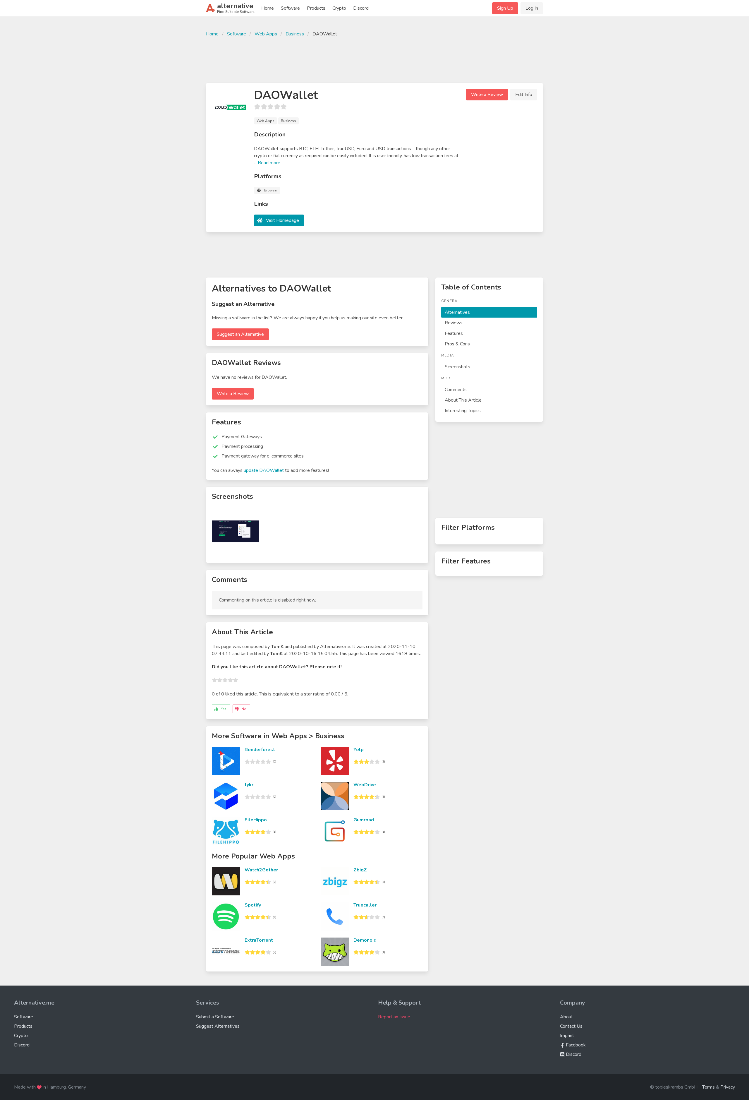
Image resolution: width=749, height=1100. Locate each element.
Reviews (454, 323)
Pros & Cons (457, 344)
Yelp (358, 749)
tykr (249, 785)
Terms (708, 1087)
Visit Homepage (282, 220)
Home (267, 8)
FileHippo (256, 820)
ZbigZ (360, 870)
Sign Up (505, 8)
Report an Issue (394, 1017)
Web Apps (266, 34)
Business (295, 34)
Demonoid (365, 940)
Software (290, 8)
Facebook (575, 1045)
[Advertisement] (374, 59)
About (566, 1017)
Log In (531, 8)
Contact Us (571, 1026)
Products (316, 8)
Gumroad (363, 820)
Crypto (339, 8)
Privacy (727, 1087)
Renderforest (260, 749)
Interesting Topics (463, 410)
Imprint (567, 1035)
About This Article (463, 400)
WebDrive (364, 785)
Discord (361, 8)
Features (454, 333)
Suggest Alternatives (218, 1026)
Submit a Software (215, 1017)
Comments (456, 389)
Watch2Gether (261, 870)
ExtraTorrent (259, 940)
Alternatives (457, 312)
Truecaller (365, 905)
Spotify (253, 905)
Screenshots (457, 367)
